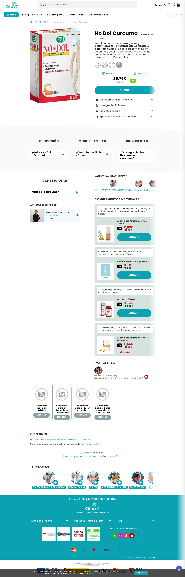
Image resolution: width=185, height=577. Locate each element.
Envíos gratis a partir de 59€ (116, 100)
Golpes (138, 189)
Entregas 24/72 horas (112, 105)
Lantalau (151, 557)
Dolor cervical (153, 189)
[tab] (48, 154)
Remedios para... (55, 14)
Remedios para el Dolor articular (82, 408)
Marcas (72, 14)
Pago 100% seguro (109, 111)
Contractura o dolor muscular (113, 189)
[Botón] (178, 5)
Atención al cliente (42, 520)
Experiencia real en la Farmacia (117, 117)
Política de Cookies (100, 573)
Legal (120, 520)
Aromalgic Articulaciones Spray (132, 222)
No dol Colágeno (126, 299)
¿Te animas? (91, 444)
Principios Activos (32, 14)
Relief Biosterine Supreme (132, 261)
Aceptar (139, 572)
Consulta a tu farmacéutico (93, 14)
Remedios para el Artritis (41, 408)
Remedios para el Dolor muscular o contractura (102, 409)
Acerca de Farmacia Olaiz (88, 520)
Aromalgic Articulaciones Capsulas (132, 339)
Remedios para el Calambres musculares (62, 409)
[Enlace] (11, 5)
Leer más (41, 415)
